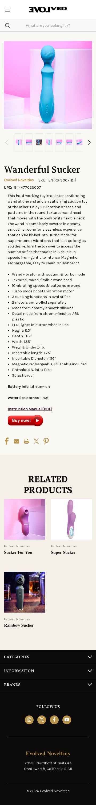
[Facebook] (6, 441)
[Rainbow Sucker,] (24, 592)
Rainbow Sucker (19, 625)
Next (88, 142)
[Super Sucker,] (71, 519)
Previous (7, 142)
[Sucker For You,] (24, 519)
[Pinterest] (46, 441)
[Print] (26, 441)
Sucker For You (18, 552)
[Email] (16, 441)
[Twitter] (36, 441)
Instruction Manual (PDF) (30, 409)
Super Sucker (63, 552)
